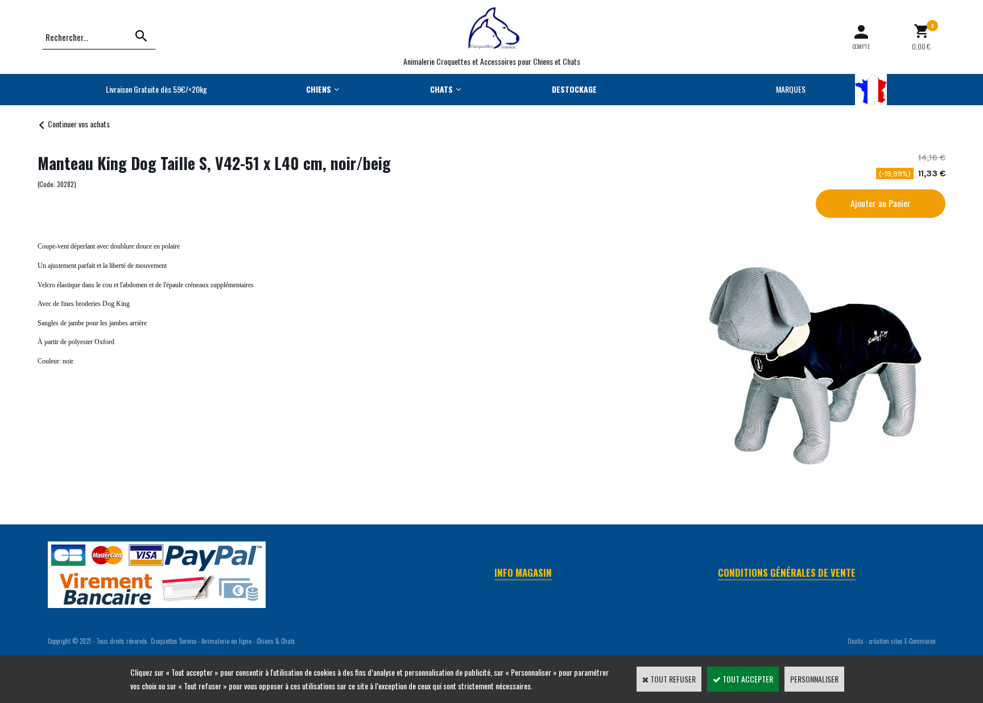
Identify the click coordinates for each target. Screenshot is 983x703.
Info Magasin (523, 572)
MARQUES (791, 89)
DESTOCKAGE (574, 89)
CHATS (441, 89)
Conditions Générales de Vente (787, 572)
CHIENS (318, 89)
